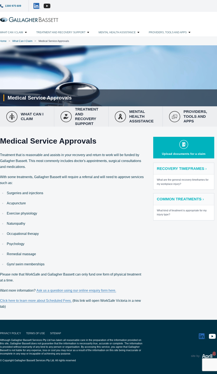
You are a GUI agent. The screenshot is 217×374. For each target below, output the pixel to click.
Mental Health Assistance (117, 32)
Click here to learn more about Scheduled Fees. (36, 300)
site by (195, 355)
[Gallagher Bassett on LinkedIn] (37, 6)
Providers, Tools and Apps (168, 32)
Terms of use (35, 333)
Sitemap (55, 333)
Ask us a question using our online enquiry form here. (76, 290)
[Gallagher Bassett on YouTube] (47, 6)
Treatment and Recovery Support (60, 32)
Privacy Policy (10, 333)
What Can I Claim (22, 41)
